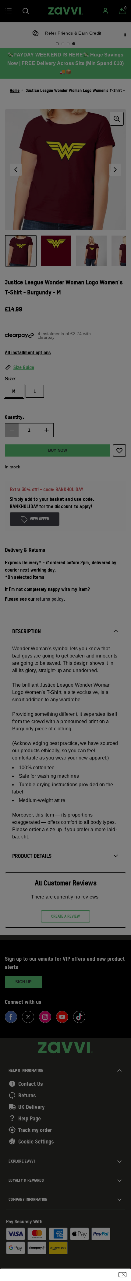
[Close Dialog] (122, 1274)
